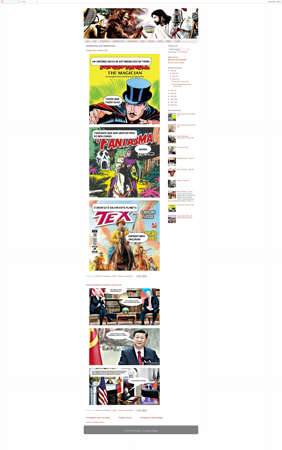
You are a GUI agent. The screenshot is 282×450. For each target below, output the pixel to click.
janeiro (174, 79)
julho (174, 73)
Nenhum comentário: (126, 276)
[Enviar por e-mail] (137, 276)
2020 (172, 93)
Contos (160, 41)
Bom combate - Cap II (184, 191)
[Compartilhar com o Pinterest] (146, 276)
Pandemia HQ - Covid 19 (185, 158)
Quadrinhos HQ (118, 41)
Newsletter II (104, 41)
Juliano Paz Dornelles (178, 60)
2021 (172, 90)
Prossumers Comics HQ (96, 50)
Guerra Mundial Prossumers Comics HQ (104, 285)
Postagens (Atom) (98, 422)
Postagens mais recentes (98, 417)
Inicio (88, 41)
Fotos (143, 41)
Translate (184, 52)
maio (174, 76)
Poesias (151, 41)
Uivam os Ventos (183, 180)
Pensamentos (132, 41)
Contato (177, 41)
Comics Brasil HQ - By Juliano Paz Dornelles (184, 217)
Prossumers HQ (182, 147)
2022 (172, 71)
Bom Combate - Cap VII (185, 169)
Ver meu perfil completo (176, 63)
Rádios (168, 41)
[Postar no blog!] (140, 276)
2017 (172, 102)
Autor (95, 41)
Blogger (155, 431)
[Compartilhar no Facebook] (144, 276)
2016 (172, 105)
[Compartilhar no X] (142, 276)
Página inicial (125, 417)
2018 (172, 99)
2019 (172, 96)
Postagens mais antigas (151, 417)
